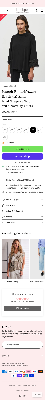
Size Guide (10, 205)
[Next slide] (42, 3)
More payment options (22, 162)
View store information (14, 172)
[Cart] (42, 10)
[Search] (8, 10)
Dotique (18, 385)
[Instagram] (24, 395)
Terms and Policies (22, 390)
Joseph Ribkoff (9, 86)
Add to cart (24, 149)
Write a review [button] (22, 308)
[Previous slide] (3, 3)
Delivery (9, 217)
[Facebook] (20, 395)
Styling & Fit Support (14, 211)
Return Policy (11, 222)
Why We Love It (12, 200)
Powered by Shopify (29, 385)
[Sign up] (39, 344)
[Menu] (3, 10)
